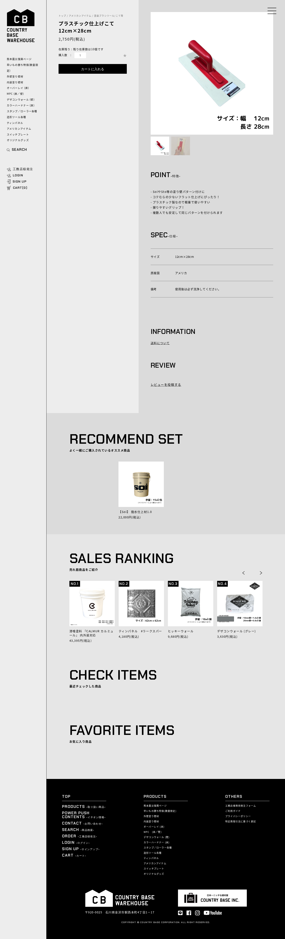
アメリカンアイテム (19, 128)
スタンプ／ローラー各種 (22, 111)
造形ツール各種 (16, 117)
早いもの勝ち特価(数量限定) (22, 67)
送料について (160, 343)
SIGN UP (20, 181)
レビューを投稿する (166, 384)
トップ (62, 15)
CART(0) (20, 188)
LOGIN (18, 175)
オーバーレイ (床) (18, 88)
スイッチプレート (18, 134)
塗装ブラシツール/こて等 (108, 15)
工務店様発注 (23, 169)
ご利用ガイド (233, 811)
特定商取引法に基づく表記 (240, 821)
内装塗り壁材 (15, 82)
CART (74, 855)
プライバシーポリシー (238, 816)
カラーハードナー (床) (21, 105)
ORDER (79, 836)
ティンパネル (15, 123)
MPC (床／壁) (15, 93)
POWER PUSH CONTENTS (84, 815)
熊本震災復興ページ (19, 59)
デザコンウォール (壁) (21, 99)
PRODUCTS (84, 806)
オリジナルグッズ (18, 140)
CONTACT (82, 823)
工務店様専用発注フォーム (240, 806)
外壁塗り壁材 (15, 76)
